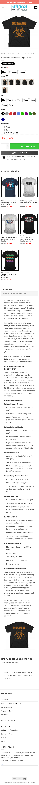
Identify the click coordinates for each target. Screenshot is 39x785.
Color (3, 109)
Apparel (11, 54)
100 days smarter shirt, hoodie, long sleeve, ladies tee (9, 275)
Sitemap (4, 715)
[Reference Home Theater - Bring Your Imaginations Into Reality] (19, 7)
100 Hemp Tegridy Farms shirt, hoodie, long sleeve (28, 202)
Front (8, 127)
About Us (4, 700)
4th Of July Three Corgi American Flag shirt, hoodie (9, 239)
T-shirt (19, 54)
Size (3, 95)
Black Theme (30, 54)
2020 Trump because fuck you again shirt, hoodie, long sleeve (27, 239)
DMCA (3, 738)
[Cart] (35, 7)
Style (4, 76)
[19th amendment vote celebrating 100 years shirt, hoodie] (10, 187)
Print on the (5, 124)
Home (3, 54)
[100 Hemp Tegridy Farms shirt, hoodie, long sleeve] (29, 187)
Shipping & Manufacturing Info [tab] (14, 294)
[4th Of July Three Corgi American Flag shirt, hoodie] (10, 224)
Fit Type (4, 67)
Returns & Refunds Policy (11, 703)
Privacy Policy (6, 707)
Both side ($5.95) (12, 133)
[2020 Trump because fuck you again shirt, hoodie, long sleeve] (29, 224)
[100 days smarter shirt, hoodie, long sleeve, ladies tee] (10, 260)
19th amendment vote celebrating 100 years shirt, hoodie (8, 202)
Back (7, 130)
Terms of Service (7, 711)
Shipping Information (9, 730)
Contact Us (5, 726)
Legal (3, 741)
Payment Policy (7, 734)
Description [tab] (7, 289)
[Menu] (2, 7)
